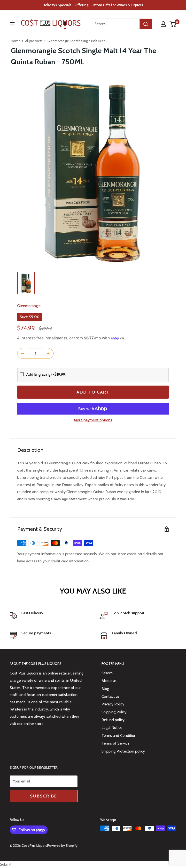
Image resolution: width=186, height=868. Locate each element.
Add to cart (93, 392)
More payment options (93, 420)
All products (34, 41)
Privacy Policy (112, 704)
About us (108, 680)
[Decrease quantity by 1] (22, 353)
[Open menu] (12, 24)
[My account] (163, 24)
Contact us (110, 696)
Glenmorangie (29, 305)
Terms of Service (115, 743)
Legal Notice (111, 727)
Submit (6, 864)
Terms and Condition (118, 735)
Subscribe (43, 796)
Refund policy (112, 719)
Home (15, 41)
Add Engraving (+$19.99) (46, 374)
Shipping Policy (113, 712)
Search (107, 673)
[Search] (146, 24)
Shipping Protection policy (123, 751)
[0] (173, 24)
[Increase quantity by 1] (48, 353)
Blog (105, 688)
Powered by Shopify (62, 845)
